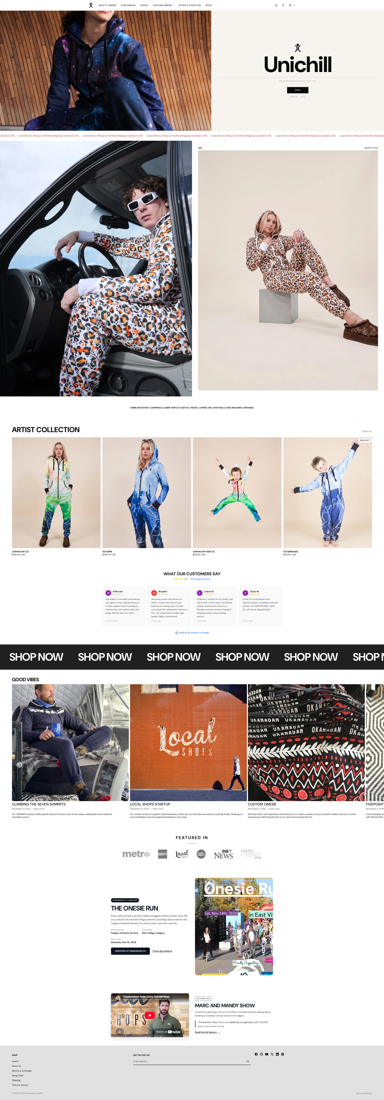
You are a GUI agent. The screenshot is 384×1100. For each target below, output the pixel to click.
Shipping (16, 1080)
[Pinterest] (282, 1054)
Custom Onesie (162, 5)
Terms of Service (20, 1085)
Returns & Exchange (22, 1070)
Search (15, 1061)
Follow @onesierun (162, 951)
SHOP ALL (367, 431)
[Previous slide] (202, 270)
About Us (16, 1066)
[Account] (283, 5)
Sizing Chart (17, 1075)
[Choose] (373, 385)
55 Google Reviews (200, 579)
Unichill (22, 1093)
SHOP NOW (81, 657)
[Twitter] (272, 1054)
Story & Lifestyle (190, 5)
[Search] (276, 5)
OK (247, 1061)
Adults (294, 97)
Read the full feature (207, 1032)
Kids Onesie (128, 5)
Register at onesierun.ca (130, 951)
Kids (303, 97)
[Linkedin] (277, 1054)
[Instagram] (261, 1054)
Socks (144, 5)
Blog (209, 5)
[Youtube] (266, 1054)
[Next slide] (373, 270)
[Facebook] (256, 1054)
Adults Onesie (108, 5)
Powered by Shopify (34, 1093)
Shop (298, 90)
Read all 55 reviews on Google (194, 632)
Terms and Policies (364, 1093)
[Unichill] (91, 5)
